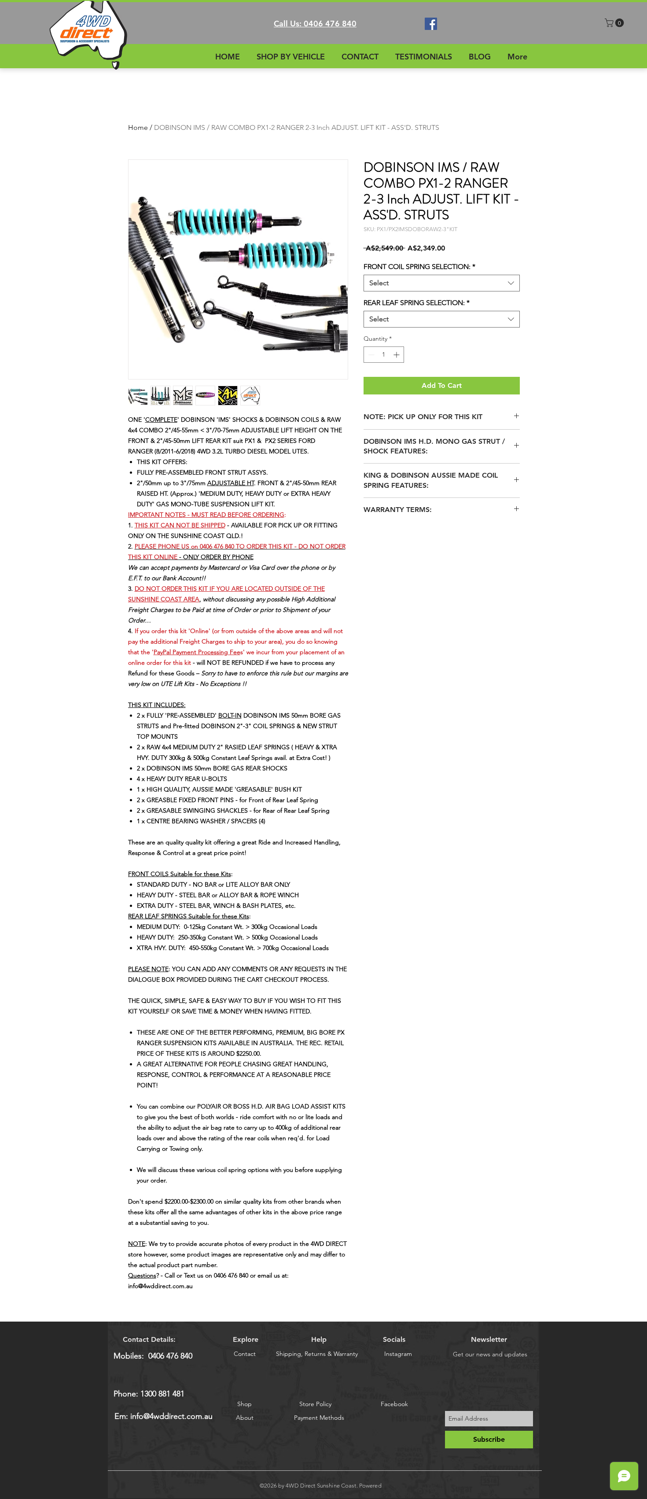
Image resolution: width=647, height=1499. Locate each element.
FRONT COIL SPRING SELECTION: (419, 266)
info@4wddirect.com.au (171, 1416)
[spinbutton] (384, 354)
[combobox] (442, 283)
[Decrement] (370, 354)
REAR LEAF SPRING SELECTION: (417, 302)
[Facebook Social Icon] (431, 24)
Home (138, 127)
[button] (615, 22)
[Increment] (397, 354)
